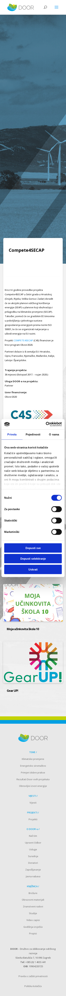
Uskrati (33, 569)
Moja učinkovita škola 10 (23, 629)
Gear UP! (12, 691)
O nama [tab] (54, 434)
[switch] (56, 509)
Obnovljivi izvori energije (33, 786)
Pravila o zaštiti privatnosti (33, 976)
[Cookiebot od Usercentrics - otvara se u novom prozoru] (46, 424)
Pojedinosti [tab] (33, 434)
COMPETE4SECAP (23, 340)
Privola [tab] (11, 434)
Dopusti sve (33, 547)
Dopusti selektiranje (33, 558)
